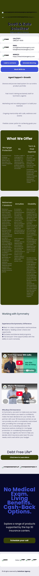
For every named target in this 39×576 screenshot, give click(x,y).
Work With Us (19, 69)
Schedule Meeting (29, 63)
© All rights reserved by (16, 571)
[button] (17, 466)
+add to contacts (10, 63)
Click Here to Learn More (19, 457)
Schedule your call (19, 540)
